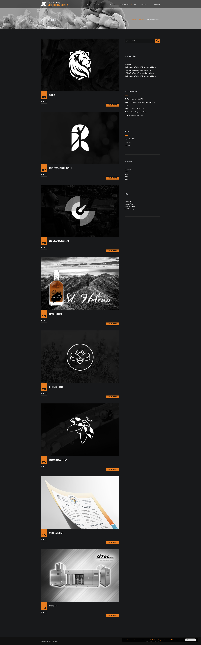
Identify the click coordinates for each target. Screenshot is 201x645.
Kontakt (156, 4)
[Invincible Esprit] (80, 283)
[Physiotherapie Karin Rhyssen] (80, 137)
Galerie (144, 4)
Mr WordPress (130, 99)
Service (99, 4)
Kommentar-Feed (130, 206)
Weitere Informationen (177, 640)
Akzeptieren (190, 640)
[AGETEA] (80, 64)
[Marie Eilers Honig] (80, 356)
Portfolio (124, 4)
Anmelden (128, 201)
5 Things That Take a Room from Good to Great (139, 73)
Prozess (111, 4)
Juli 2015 (127, 146)
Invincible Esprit (55, 313)
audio (126, 172)
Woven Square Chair (137, 115)
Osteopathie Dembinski (58, 459)
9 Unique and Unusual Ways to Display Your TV (139, 70)
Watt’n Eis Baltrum (56, 532)
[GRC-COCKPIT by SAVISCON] (80, 210)
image (126, 174)
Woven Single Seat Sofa (138, 112)
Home (88, 4)
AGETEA (52, 94)
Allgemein (128, 169)
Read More (112, 105)
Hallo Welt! (128, 64)
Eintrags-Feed (129, 204)
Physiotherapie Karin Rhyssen (60, 167)
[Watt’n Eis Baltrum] (80, 502)
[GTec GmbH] (80, 575)
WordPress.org (129, 209)
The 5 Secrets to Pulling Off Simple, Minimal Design (140, 67)
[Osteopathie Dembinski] (80, 429)
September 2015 (130, 139)
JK (135, 4)
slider (126, 177)
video (126, 179)
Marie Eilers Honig (56, 386)
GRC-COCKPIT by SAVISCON (59, 240)
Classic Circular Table (137, 108)
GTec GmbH (53, 605)
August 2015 (128, 142)
